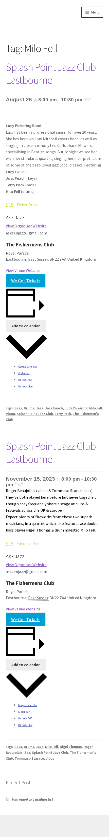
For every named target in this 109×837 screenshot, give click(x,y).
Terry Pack (63, 413)
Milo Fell (95, 408)
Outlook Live (25, 386)
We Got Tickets (25, 281)
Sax (27, 752)
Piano (10, 413)
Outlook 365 (25, 380)
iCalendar (24, 373)
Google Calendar (27, 366)
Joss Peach (54, 408)
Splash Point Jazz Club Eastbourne (51, 73)
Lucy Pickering (76, 408)
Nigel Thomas (71, 746)
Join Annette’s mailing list (32, 799)
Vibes (50, 758)
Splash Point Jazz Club (35, 413)
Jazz (39, 408)
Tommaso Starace (29, 758)
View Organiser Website (26, 225)
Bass (18, 408)
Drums (29, 408)
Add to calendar (25, 325)
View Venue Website (23, 270)
